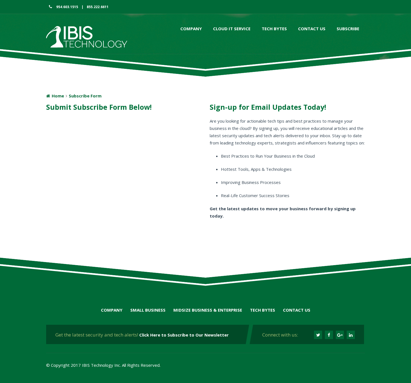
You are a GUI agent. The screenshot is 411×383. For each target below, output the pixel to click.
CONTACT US (296, 310)
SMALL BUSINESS (148, 310)
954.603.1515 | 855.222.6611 (80, 6)
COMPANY (111, 310)
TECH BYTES (262, 310)
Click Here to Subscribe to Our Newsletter (184, 335)
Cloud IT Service (232, 28)
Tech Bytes (274, 28)
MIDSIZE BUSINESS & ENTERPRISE (207, 310)
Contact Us (311, 28)
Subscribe (348, 28)
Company (191, 28)
